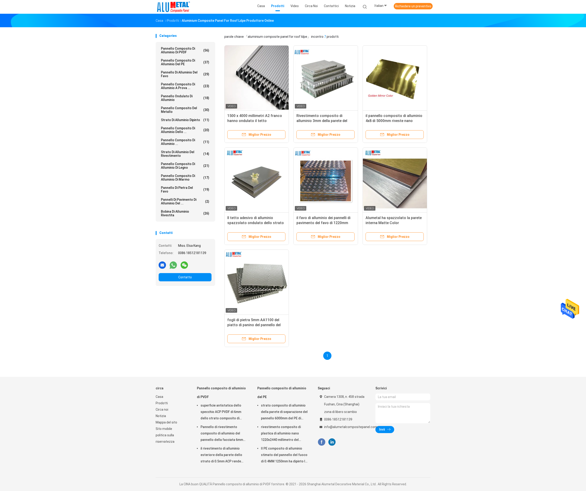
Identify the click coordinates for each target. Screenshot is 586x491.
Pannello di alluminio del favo (185, 74)
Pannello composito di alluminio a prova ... (185, 86)
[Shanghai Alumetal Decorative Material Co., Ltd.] (173, 6)
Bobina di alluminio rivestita (185, 213)
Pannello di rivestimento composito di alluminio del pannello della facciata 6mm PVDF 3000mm (222, 434)
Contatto (185, 277)
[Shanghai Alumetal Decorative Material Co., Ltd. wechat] (184, 265)
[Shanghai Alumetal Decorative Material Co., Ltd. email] (162, 265)
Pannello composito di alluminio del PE (185, 62)
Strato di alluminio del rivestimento (185, 153)
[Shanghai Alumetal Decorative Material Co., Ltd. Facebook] (321, 442)
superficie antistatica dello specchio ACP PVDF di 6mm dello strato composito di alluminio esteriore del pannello (224, 412)
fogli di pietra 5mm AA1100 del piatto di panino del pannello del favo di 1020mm (254, 325)
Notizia (161, 416)
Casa (159, 397)
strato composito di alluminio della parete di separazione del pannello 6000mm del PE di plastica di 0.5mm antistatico (284, 412)
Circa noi (162, 409)
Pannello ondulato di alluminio (185, 98)
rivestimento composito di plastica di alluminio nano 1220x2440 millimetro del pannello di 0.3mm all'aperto (282, 434)
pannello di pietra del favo (185, 189)
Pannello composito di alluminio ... (185, 142)
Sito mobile (164, 429)
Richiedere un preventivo (413, 6)
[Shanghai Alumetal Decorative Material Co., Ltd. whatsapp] (173, 265)
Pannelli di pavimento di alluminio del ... (185, 201)
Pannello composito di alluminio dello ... (185, 130)
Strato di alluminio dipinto (185, 120)
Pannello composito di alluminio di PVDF (185, 50)
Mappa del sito (166, 422)
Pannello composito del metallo (185, 110)
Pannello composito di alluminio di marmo (185, 177)
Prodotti (162, 403)
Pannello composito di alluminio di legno (185, 165)
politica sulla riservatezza (165, 438)
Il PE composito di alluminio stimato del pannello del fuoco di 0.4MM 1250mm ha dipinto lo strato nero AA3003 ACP (284, 455)
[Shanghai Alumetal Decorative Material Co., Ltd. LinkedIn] (332, 442)
